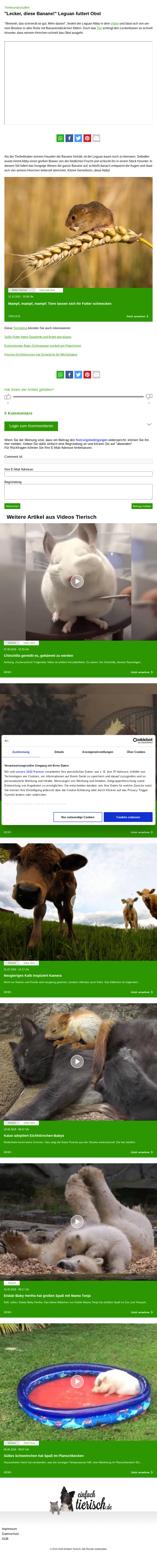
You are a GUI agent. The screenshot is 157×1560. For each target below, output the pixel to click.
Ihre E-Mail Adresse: (19, 469)
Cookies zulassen (128, 817)
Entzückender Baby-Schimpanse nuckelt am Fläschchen (42, 345)
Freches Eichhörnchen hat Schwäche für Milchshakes (40, 354)
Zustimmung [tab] (20, 752)
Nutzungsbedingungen (91, 440)
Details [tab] (59, 752)
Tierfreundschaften (17, 7)
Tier (99, 28)
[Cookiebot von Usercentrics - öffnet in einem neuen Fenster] (136, 741)
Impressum (9, 1528)
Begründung (12, 482)
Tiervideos (20, 328)
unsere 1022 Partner (30, 771)
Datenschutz (10, 1533)
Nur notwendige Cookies (77, 817)
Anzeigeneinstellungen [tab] (97, 752)
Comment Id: (13, 457)
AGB (5, 1538)
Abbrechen (12, 506)
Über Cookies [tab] (136, 752)
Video (115, 23)
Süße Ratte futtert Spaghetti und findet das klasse (37, 337)
